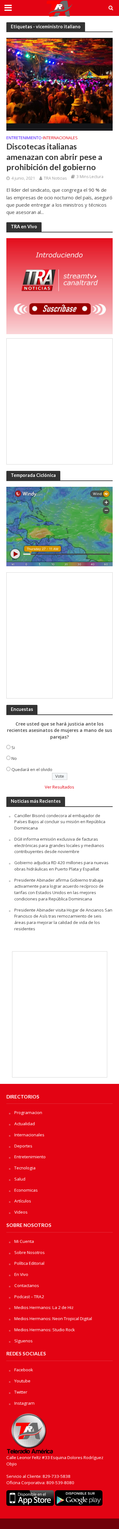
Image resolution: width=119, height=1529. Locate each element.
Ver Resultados (59, 787)
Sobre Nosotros (29, 1252)
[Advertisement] (59, 401)
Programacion (28, 1112)
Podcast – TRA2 (29, 1296)
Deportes (23, 1146)
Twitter (20, 1392)
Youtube (22, 1381)
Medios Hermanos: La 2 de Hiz (44, 1307)
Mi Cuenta (24, 1241)
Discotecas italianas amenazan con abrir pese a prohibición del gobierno (54, 156)
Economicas (26, 1190)
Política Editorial (29, 1263)
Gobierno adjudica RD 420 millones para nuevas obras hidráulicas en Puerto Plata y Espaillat (61, 866)
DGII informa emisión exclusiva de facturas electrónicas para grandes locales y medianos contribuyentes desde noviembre (59, 845)
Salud (19, 1179)
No (14, 758)
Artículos (22, 1201)
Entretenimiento (24, 138)
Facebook (23, 1370)
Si (13, 747)
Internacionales (60, 138)
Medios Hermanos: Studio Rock (44, 1330)
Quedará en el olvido (31, 769)
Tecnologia (25, 1168)
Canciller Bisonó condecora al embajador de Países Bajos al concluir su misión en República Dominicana (59, 822)
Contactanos (26, 1285)
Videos (21, 1212)
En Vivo (21, 1274)
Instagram (24, 1403)
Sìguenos (23, 1341)
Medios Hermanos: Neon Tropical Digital (53, 1318)
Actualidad (24, 1123)
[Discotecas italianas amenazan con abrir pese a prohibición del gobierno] (59, 83)
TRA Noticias (55, 178)
